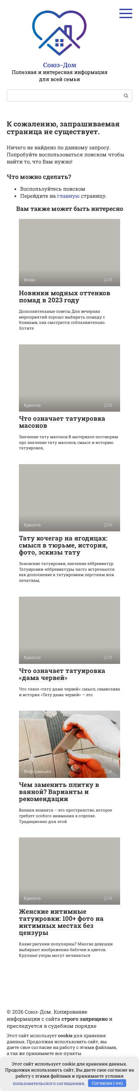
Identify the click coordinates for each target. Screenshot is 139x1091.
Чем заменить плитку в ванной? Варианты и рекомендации (59, 791)
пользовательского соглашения (48, 1083)
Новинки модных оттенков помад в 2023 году (64, 296)
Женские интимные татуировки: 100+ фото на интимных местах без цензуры (61, 922)
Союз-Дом (59, 65)
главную (68, 195)
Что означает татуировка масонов (62, 421)
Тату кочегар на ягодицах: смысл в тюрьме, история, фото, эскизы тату (63, 545)
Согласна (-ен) (107, 1083)
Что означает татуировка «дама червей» (62, 674)
